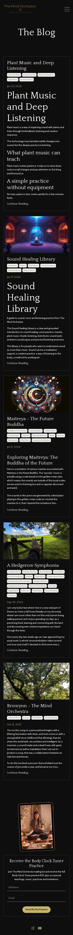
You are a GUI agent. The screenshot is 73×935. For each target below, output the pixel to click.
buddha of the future (17, 431)
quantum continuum (41, 440)
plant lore (25, 591)
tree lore (12, 595)
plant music (12, 79)
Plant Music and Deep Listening (30, 65)
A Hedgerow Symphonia (33, 565)
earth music (39, 576)
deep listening (29, 75)
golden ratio (13, 435)
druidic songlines (15, 576)
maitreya (25, 435)
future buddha (35, 431)
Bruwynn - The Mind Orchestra (29, 708)
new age (52, 586)
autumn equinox (30, 572)
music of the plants (38, 586)
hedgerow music (40, 581)
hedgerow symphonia (17, 586)
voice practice (29, 270)
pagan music (13, 591)
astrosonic (12, 265)
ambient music (14, 75)
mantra (23, 265)
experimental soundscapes (19, 581)
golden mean (50, 431)
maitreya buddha (39, 435)
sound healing (26, 79)
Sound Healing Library (31, 259)
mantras (60, 435)
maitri (52, 435)
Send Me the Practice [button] (36, 909)
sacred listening (48, 265)
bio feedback (45, 572)
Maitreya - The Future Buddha (30, 421)
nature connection (46, 75)
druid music (59, 572)
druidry (29, 576)
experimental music (55, 576)
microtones (12, 440)
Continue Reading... (18, 203)
